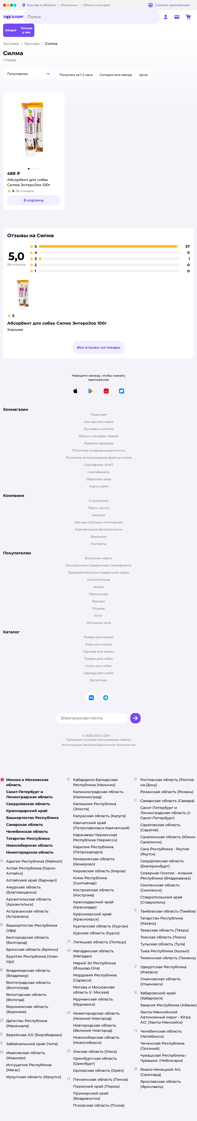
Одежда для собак (99, 673)
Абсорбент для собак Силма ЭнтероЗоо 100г (57, 323)
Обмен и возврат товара (98, 436)
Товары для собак (98, 658)
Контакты (98, 544)
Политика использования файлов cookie (99, 457)
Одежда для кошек (98, 651)
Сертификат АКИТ (98, 465)
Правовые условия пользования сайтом (98, 740)
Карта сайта (98, 486)
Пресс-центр (98, 508)
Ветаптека (98, 680)
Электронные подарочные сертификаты (98, 565)
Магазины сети (98, 623)
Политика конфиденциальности (98, 450)
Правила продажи (98, 443)
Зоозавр (11, 43)
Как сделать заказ (98, 422)
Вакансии (98, 536)
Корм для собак (99, 666)
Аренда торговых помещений (98, 522)
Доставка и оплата (99, 429)
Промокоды (99, 594)
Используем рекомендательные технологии (98, 745)
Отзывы (98, 608)
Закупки (98, 515)
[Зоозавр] (13, 17)
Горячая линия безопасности (98, 529)
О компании (99, 501)
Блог (99, 615)
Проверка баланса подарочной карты (98, 572)
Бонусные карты (98, 558)
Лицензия (99, 414)
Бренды (32, 43)
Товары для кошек (98, 637)
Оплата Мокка (98, 580)
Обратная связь (98, 479)
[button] (28, 74)
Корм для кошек (98, 644)
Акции (98, 587)
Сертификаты (98, 472)
